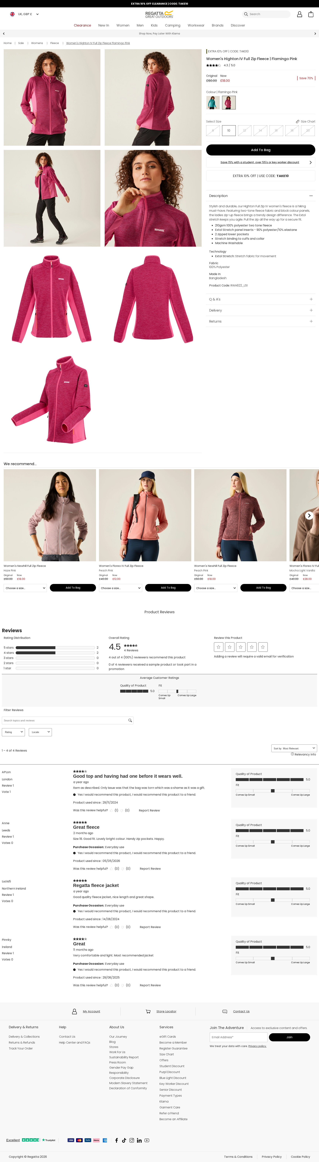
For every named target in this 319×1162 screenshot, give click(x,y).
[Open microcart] (311, 14)
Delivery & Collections (24, 1037)
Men (140, 25)
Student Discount (172, 1066)
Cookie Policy (300, 1157)
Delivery (215, 310)
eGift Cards (168, 1037)
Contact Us (241, 1011)
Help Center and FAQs (74, 1042)
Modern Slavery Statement (128, 1083)
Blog (112, 1042)
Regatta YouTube (147, 1140)
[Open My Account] (300, 14)
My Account (91, 1011)
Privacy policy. (257, 1046)
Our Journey (118, 1037)
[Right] (309, 515)
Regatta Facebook (116, 1140)
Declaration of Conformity (128, 1088)
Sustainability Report (124, 1057)
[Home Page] (159, 14)
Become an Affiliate (174, 1119)
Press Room (117, 1062)
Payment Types (171, 1095)
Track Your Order (21, 1048)
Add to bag (260, 150)
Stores (113, 1047)
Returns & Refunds (22, 1042)
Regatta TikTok (124, 1140)
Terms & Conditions (238, 1157)
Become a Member (173, 1042)
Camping (172, 25)
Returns (215, 321)
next (315, 33)
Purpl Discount (170, 1072)
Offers (164, 1060)
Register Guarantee (174, 1048)
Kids (154, 25)
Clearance (82, 25)
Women (122, 25)
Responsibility (119, 1073)
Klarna (164, 1101)
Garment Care (170, 1107)
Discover (238, 25)
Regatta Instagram (131, 1140)
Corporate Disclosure (124, 1078)
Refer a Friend (169, 1113)
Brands (218, 25)
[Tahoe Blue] (213, 102)
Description (218, 195)
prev (3, 33)
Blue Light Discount (173, 1078)
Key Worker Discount (174, 1084)
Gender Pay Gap (121, 1067)
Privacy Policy (272, 1157)
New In (103, 25)
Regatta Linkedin (139, 1140)
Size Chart (167, 1054)
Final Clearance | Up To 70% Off (159, 33)
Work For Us (117, 1052)
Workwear (196, 25)
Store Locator (166, 1011)
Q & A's (214, 299)
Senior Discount (171, 1090)
